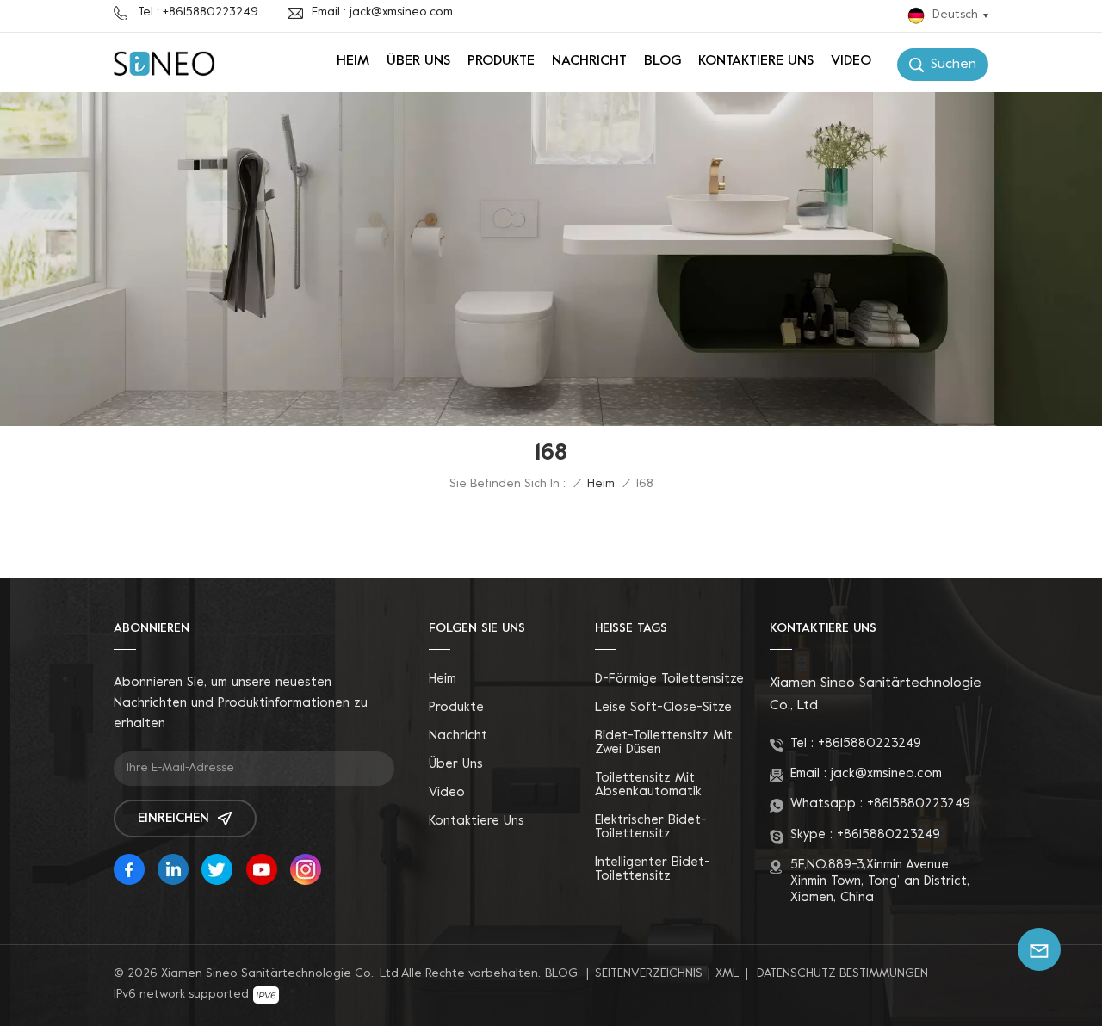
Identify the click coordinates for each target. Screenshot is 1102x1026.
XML (727, 974)
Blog (662, 61)
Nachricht (589, 61)
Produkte (501, 61)
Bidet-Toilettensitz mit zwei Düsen (664, 743)
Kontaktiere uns (756, 61)
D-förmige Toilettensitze (669, 679)
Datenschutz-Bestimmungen (842, 974)
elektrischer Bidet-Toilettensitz (651, 827)
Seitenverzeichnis (649, 974)
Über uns (418, 61)
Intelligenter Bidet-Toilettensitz (652, 869)
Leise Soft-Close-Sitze (663, 708)
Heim (353, 61)
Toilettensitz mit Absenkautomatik (648, 785)
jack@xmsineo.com (886, 774)
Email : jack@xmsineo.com (382, 12)
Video (851, 61)
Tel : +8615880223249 (198, 12)
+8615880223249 (869, 744)
